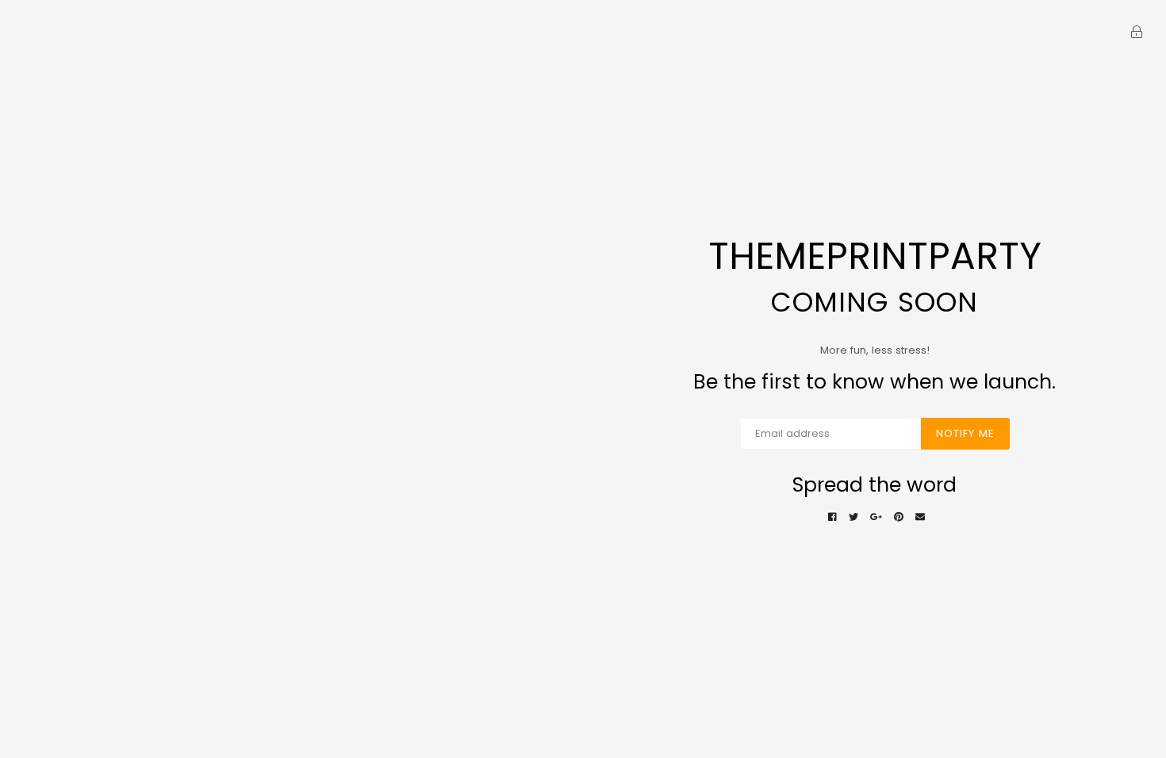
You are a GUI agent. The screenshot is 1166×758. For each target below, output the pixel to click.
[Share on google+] (876, 517)
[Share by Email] (920, 517)
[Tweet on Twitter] (853, 517)
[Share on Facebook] (832, 517)
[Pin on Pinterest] (898, 517)
